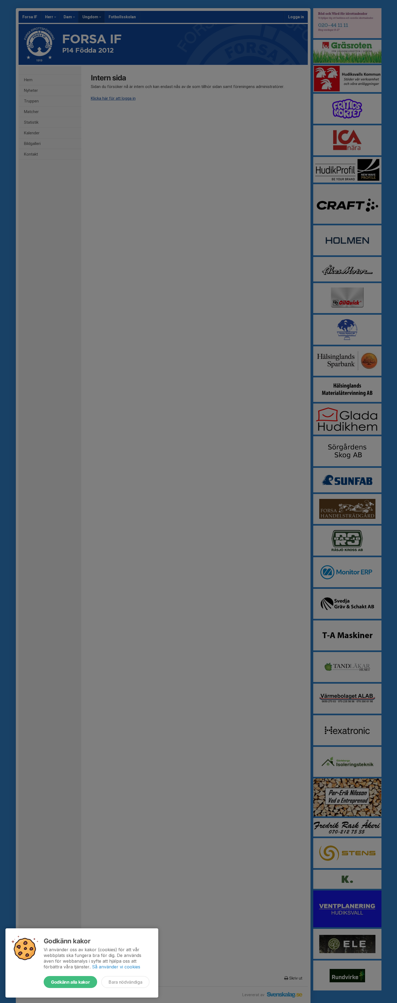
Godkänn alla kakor (70, 982)
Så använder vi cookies (116, 966)
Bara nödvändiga (125, 982)
